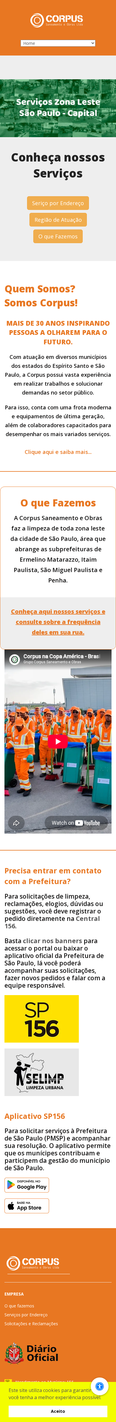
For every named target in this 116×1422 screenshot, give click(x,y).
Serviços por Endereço (26, 1315)
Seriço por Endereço (58, 203)
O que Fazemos (58, 236)
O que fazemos (19, 1306)
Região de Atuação (58, 219)
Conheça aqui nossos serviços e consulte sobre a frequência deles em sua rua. (58, 621)
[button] (103, 1398)
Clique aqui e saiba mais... (58, 451)
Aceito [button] (58, 1411)
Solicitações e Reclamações (31, 1323)
